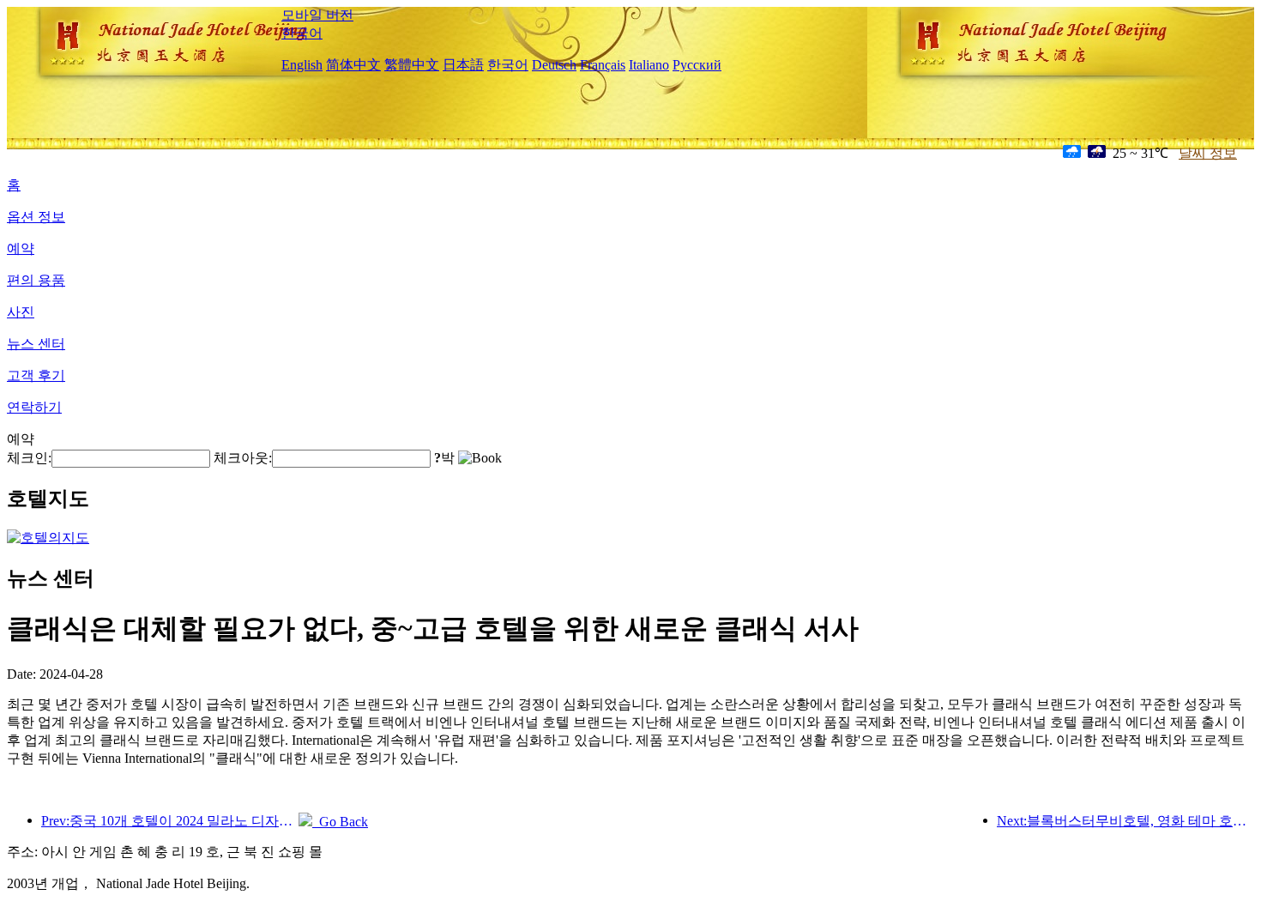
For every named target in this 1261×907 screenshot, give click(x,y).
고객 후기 (36, 375)
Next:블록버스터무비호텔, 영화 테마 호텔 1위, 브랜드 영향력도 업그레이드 (1125, 820)
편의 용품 (36, 280)
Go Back (340, 821)
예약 (20, 248)
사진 (20, 312)
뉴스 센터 (36, 343)
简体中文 (353, 64)
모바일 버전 (317, 15)
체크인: (29, 457)
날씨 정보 (1208, 153)
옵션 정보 (36, 216)
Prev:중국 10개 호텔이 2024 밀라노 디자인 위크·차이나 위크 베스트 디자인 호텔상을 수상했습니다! (170, 820)
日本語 (463, 64)
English (302, 64)
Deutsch (554, 64)
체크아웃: (243, 457)
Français (602, 64)
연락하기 (34, 407)
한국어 (302, 33)
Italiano (649, 64)
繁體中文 (411, 64)
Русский (697, 64)
